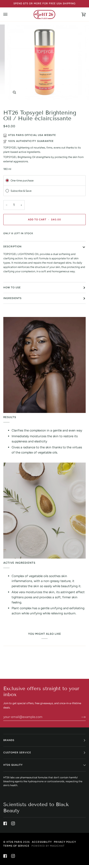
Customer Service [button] (17, 752)
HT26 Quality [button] (13, 764)
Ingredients (12, 298)
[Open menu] (9, 14)
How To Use (12, 287)
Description (12, 246)
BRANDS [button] (8, 740)
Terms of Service (16, 845)
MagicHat (57, 845)
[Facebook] (5, 823)
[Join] (80, 717)
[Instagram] (13, 823)
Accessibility (42, 841)
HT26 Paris (14, 841)
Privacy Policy (65, 841)
